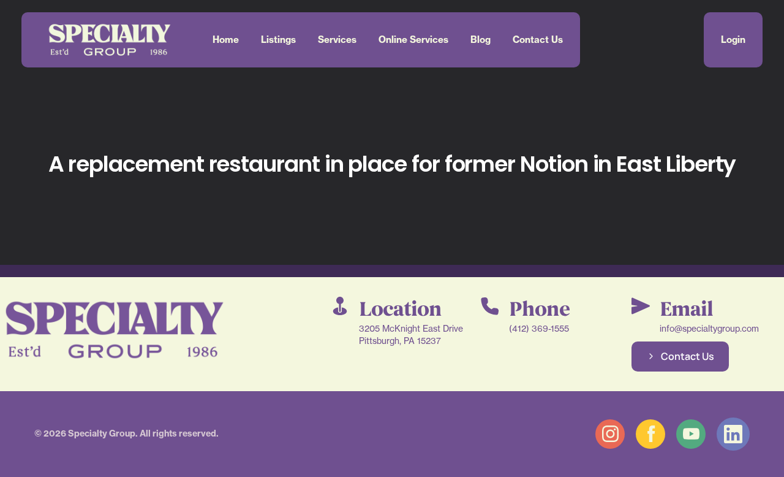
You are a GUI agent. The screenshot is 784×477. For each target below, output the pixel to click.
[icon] (610, 434)
